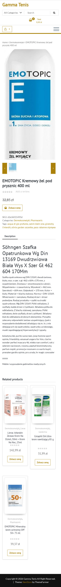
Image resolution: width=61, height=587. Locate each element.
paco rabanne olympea (45, 227)
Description (10, 236)
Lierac (22, 428)
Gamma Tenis (15, 4)
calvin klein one (36, 223)
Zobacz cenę (14, 207)
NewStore (27, 582)
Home (5, 42)
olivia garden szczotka (22, 227)
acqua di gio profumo (18, 223)
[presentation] (4, 168)
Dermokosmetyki (16, 42)
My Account (7, 29)
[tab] (10, 236)
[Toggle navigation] (56, 29)
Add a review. (23, 191)
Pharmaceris (36, 220)
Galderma (43, 432)
